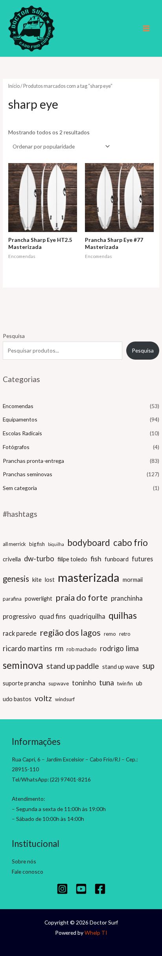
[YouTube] (81, 888)
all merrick (14, 544)
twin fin (125, 683)
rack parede (20, 633)
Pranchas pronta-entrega (33, 460)
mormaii (133, 579)
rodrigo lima (119, 648)
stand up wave (120, 666)
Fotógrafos (16, 447)
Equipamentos (20, 419)
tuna (106, 682)
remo (110, 634)
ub (139, 683)
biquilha (56, 544)
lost (50, 579)
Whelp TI (96, 932)
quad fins (52, 616)
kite (37, 579)
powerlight (38, 598)
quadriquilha (87, 616)
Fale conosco (27, 871)
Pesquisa (14, 335)
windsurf (65, 699)
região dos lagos (70, 632)
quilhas (123, 615)
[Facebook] (100, 888)
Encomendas (18, 406)
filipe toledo (72, 558)
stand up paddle (72, 665)
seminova (23, 665)
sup (148, 665)
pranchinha (127, 598)
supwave (58, 683)
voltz (43, 698)
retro (125, 634)
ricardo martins (27, 648)
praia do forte (81, 597)
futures (142, 558)
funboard (117, 558)
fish (95, 559)
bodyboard (88, 542)
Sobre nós (24, 861)
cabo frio (130, 542)
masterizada (89, 577)
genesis (16, 578)
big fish (37, 544)
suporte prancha (24, 683)
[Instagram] (62, 888)
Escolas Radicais (22, 433)
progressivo (19, 616)
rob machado (81, 649)
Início (14, 86)
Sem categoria (20, 487)
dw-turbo (39, 558)
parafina (12, 599)
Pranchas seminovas (27, 474)
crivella (12, 558)
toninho (84, 683)
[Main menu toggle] (146, 28)
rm (59, 648)
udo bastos (17, 698)
